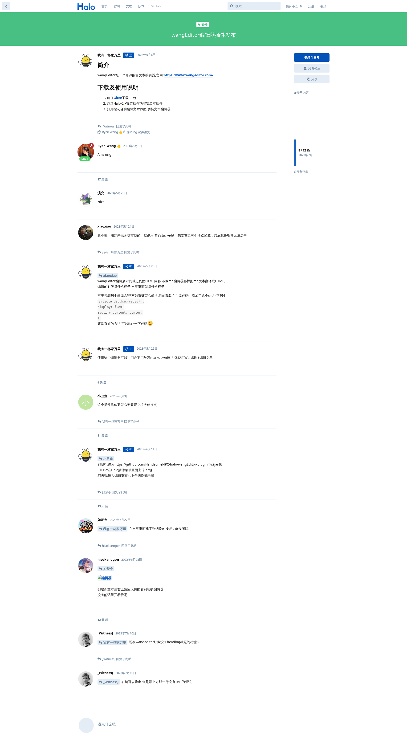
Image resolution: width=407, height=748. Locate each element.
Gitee (118, 97)
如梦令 (108, 568)
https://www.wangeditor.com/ (188, 75)
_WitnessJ (111, 682)
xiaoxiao (110, 275)
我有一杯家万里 (114, 529)
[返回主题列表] (6, 6)
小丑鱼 (108, 458)
